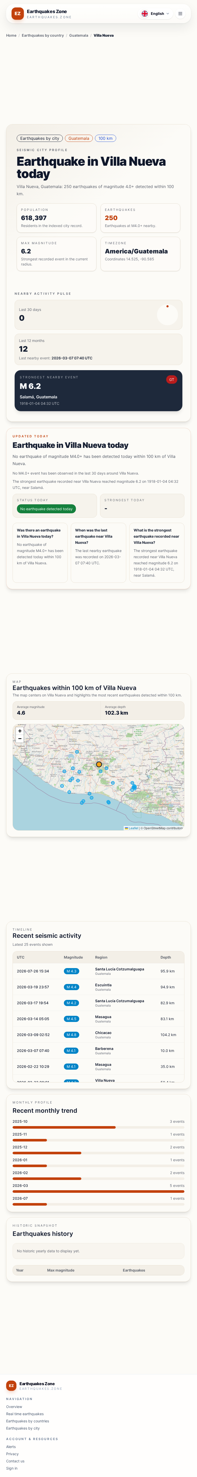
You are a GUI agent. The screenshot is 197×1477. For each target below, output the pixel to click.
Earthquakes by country (43, 35)
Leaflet (133, 828)
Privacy (12, 1454)
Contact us (15, 1461)
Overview (14, 1406)
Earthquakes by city (39, 138)
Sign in (11, 1468)
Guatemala (78, 35)
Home (11, 35)
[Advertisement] (98, 80)
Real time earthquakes (25, 1414)
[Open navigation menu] (180, 13)
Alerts (11, 1446)
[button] (20, 731)
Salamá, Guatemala (38, 396)
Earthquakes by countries (27, 1421)
